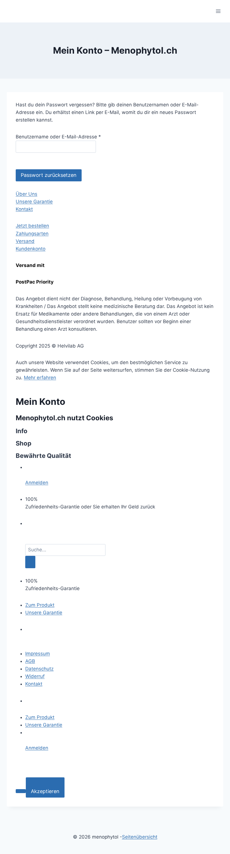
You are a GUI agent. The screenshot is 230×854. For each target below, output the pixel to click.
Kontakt (24, 209)
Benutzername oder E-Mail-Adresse (58, 137)
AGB (30, 661)
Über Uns (26, 194)
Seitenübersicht (139, 837)
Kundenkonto (30, 249)
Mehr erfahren (40, 377)
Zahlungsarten (32, 233)
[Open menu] (218, 11)
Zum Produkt (39, 605)
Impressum (37, 653)
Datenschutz (39, 669)
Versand (25, 241)
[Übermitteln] (30, 562)
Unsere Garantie (34, 201)
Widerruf (35, 676)
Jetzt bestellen (32, 226)
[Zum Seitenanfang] (21, 791)
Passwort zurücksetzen (49, 175)
